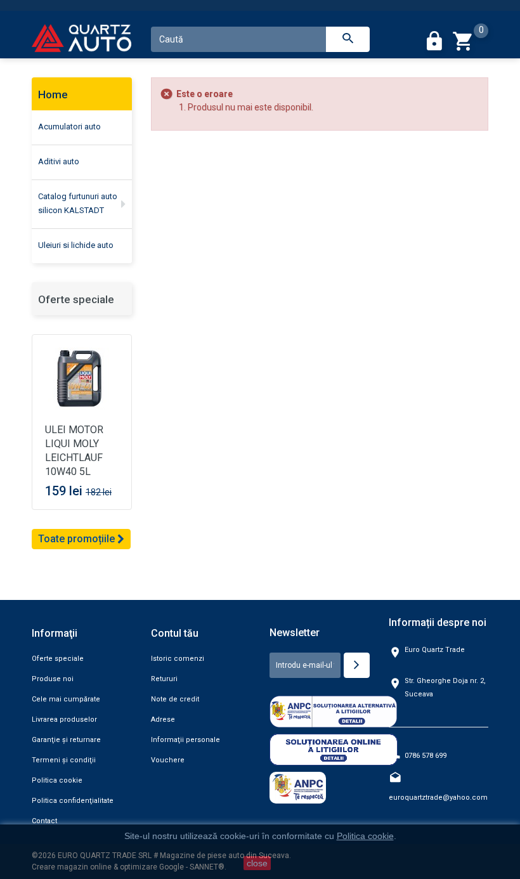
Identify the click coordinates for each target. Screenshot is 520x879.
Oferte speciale (76, 299)
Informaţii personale (185, 740)
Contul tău (174, 633)
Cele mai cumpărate (66, 699)
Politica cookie (57, 780)
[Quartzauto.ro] (82, 41)
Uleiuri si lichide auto (76, 245)
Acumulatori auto (69, 126)
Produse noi (53, 679)
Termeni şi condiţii (64, 760)
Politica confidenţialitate (73, 801)
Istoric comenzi (177, 658)
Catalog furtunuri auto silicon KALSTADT (77, 203)
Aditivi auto (58, 161)
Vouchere (168, 760)
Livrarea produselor (64, 719)
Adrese (163, 719)
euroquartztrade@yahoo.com (438, 797)
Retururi (164, 679)
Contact (44, 821)
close (257, 863)
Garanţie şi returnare (66, 740)
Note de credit (175, 699)
